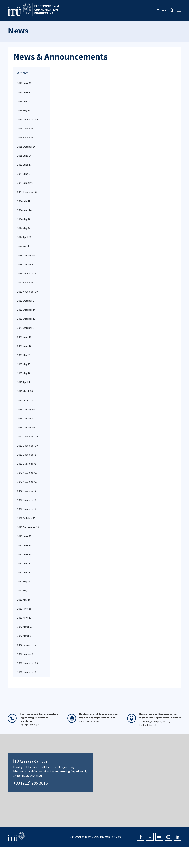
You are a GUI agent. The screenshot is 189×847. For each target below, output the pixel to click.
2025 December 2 (26, 128)
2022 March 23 (25, 626)
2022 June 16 (24, 545)
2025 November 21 (27, 137)
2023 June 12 (24, 346)
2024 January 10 (26, 255)
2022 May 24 (23, 590)
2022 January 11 (26, 654)
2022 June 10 (24, 554)
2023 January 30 (26, 409)
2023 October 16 (26, 309)
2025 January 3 (25, 183)
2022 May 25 (23, 581)
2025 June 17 (24, 164)
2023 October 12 (26, 318)
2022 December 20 (27, 445)
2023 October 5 (25, 327)
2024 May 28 (23, 219)
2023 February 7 (26, 400)
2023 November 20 (27, 291)
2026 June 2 (23, 101)
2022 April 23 (24, 608)
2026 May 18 (23, 110)
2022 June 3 (23, 572)
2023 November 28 (27, 282)
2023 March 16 (25, 391)
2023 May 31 (23, 355)
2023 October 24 (26, 300)
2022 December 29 (27, 436)
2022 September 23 (28, 527)
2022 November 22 (27, 491)
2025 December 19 (27, 119)
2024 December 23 (27, 192)
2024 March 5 (24, 246)
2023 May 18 (23, 373)
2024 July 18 (23, 201)
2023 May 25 (23, 364)
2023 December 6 (26, 273)
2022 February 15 (26, 645)
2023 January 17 (26, 418)
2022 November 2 (26, 509)
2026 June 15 (24, 92)
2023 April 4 (23, 382)
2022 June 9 (23, 563)
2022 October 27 (26, 518)
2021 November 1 (26, 672)
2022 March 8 (24, 636)
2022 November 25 (27, 472)
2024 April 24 (24, 237)
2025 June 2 (23, 173)
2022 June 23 (24, 536)
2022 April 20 (24, 617)
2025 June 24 (24, 155)
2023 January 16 (26, 427)
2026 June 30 (24, 83)
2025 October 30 (26, 146)
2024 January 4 (25, 264)
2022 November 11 (27, 500)
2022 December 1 (26, 463)
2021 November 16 (27, 663)
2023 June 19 (24, 337)
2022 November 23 (27, 481)
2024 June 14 (24, 210)
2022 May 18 (23, 599)
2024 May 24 (23, 228)
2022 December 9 (26, 454)
